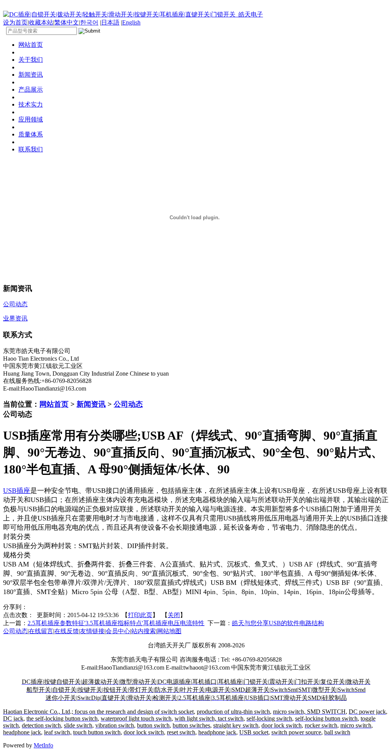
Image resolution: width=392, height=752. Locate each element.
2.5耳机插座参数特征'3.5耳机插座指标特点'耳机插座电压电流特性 (116, 623)
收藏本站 (41, 22)
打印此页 (140, 615)
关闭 (174, 615)
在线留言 (41, 631)
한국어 (89, 22)
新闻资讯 (91, 404)
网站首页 (54, 404)
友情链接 (92, 631)
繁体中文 (66, 22)
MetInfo (43, 745)
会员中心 (118, 631)
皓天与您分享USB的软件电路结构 (278, 623)
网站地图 (169, 631)
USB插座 (16, 490)
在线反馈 (66, 631)
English (131, 22)
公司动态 (128, 404)
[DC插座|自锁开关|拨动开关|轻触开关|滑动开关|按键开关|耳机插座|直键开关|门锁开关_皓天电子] (133, 14)
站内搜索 (143, 631)
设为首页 (15, 22)
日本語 (110, 22)
